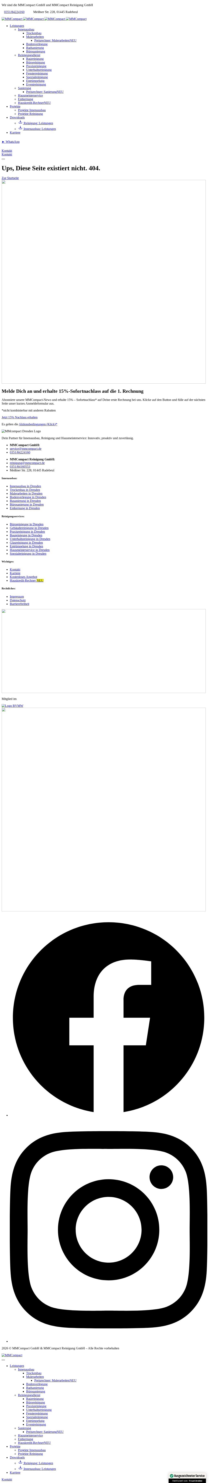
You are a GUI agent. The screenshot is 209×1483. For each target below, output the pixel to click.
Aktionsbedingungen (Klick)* (38, 424)
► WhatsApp (11, 141)
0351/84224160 (14, 12)
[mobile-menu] (3, 159)
